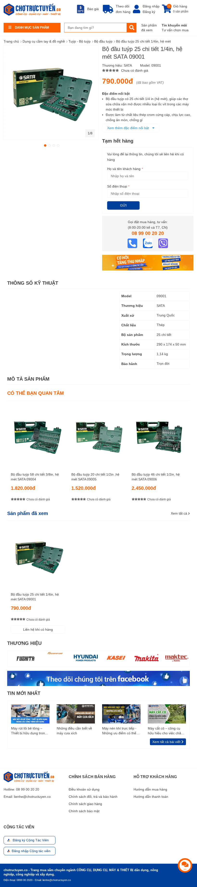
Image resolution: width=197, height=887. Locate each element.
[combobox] (95, 27)
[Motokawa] (177, 659)
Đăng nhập (151, 6)
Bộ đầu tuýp (103, 41)
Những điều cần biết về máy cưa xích (74, 730)
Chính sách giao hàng (85, 804)
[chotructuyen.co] (32, 10)
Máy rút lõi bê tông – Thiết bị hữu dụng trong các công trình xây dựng (29, 731)
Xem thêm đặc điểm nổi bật (128, 128)
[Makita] (116, 658)
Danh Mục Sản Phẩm (32, 27)
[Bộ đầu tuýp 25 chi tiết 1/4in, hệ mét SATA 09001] (38, 554)
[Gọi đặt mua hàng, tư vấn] (133, 243)
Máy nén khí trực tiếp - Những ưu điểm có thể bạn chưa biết (119, 731)
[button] (45, 145)
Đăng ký (149, 12)
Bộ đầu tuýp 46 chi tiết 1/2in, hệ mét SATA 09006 (156, 476)
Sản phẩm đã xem (149, 27)
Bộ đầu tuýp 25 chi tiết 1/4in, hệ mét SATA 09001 (35, 596)
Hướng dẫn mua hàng (150, 789)
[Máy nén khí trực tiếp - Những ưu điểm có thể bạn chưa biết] (121, 714)
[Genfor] (25, 653)
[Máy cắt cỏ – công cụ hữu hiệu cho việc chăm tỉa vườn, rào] (167, 714)
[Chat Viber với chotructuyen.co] (163, 243)
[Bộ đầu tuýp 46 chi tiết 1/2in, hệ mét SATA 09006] (158, 434)
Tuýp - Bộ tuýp (79, 41)
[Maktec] (147, 658)
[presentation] (186, 455)
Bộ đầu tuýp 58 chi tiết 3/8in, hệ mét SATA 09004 (35, 476)
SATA (128, 65)
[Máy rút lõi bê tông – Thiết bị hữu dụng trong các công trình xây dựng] (30, 714)
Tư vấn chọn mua (175, 30)
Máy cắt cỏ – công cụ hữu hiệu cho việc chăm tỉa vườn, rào (166, 731)
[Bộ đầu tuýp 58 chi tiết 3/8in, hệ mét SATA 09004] (38, 434)
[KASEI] (86, 658)
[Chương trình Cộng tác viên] (147, 262)
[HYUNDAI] (55, 658)
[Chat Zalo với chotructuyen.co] (148, 243)
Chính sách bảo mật (84, 811)
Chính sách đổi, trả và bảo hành (93, 797)
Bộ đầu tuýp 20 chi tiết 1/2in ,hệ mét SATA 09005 (95, 476)
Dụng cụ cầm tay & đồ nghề (44, 41)
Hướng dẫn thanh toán (151, 797)
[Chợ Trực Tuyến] (98, 678)
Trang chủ (11, 41)
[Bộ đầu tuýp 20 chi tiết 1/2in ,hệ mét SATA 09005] (98, 434)
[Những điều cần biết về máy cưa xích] (76, 714)
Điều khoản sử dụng (84, 789)
